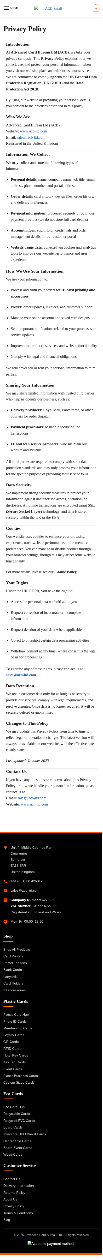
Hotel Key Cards (15, 1055)
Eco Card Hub (14, 1107)
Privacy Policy (13, 1206)
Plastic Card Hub (16, 1014)
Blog (6, 1220)
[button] (95, 8)
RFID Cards (12, 1049)
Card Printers (13, 956)
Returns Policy (14, 1192)
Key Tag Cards (14, 1062)
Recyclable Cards (16, 1114)
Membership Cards (17, 1028)
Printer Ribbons (15, 963)
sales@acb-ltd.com (25, 890)
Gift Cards (11, 1042)
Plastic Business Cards (20, 1076)
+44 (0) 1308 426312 (27, 881)
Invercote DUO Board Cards (24, 1134)
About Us (10, 1199)
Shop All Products (16, 949)
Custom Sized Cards (18, 1082)
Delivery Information (18, 1186)
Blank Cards (12, 970)
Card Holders (13, 983)
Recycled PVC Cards (19, 1121)
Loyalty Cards (13, 1035)
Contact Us (11, 1179)
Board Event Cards (17, 1148)
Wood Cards (12, 1154)
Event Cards (12, 1069)
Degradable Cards (17, 1141)
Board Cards (13, 1127)
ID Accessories (14, 990)
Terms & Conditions (18, 1213)
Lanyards (10, 977)
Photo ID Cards (15, 1021)
